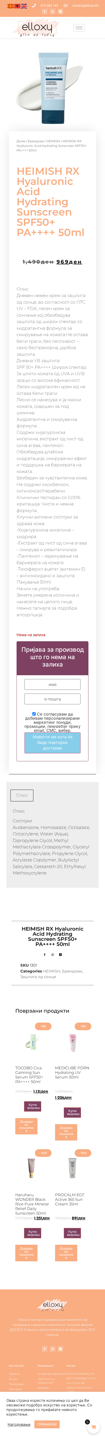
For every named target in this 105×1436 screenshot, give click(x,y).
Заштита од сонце (38, 976)
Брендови (36, 141)
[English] (24, 5)
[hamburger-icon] (79, 27)
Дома (21, 141)
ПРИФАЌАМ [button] (47, 1424)
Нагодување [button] (19, 1424)
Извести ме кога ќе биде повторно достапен (52, 742)
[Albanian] (17, 5)
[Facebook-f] (44, 11)
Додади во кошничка (26, 1126)
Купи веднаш (33, 1106)
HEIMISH (53, 141)
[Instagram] (52, 11)
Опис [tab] (22, 795)
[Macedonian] (11, 5)
